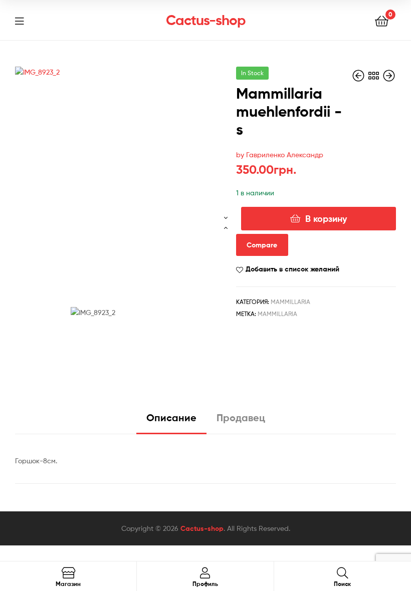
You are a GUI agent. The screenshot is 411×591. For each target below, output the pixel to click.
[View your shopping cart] (381, 20)
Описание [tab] (171, 417)
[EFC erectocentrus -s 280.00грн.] (389, 76)
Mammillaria (290, 302)
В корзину (326, 218)
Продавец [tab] (241, 417)
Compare (262, 244)
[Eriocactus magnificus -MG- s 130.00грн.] (359, 76)
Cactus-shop (206, 20)
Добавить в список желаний (292, 268)
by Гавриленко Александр (279, 154)
